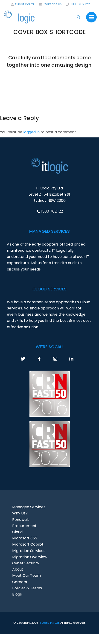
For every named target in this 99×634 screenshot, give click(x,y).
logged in (31, 132)
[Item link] (29, 359)
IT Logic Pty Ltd (49, 623)
